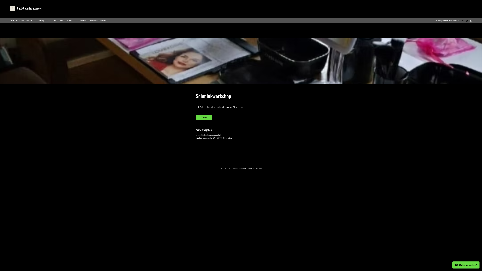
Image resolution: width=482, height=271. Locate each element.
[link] (204, 117)
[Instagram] (466, 20)
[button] (470, 20)
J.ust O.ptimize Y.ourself (29, 8)
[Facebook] (463, 20)
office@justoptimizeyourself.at (447, 21)
